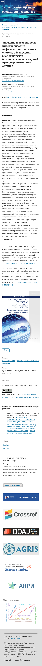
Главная (5, 25)
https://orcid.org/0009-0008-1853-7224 (13, 91)
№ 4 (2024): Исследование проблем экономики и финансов (19, 28)
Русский (6, 448)
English (6, 445)
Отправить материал (13, 485)
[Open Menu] (2, 2)
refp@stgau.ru (15, 638)
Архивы (13, 25)
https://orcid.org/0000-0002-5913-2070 (13, 81)
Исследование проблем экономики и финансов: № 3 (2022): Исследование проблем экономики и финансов (21, 430)
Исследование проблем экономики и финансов (19, 9)
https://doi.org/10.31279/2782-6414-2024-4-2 (23, 97)
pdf (6, 350)
